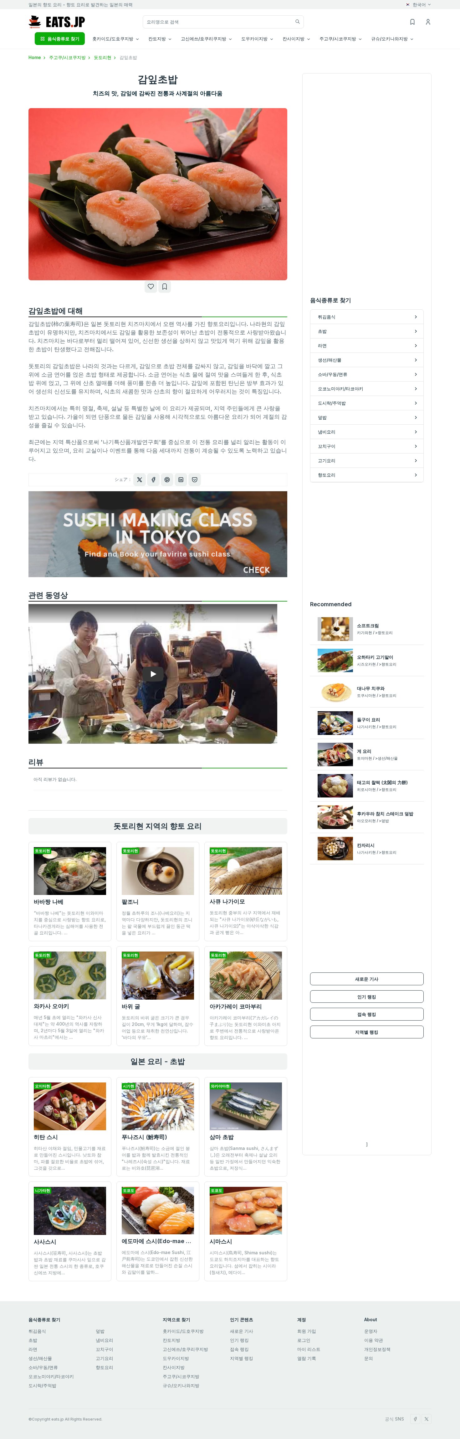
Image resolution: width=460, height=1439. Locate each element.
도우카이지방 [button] (254, 38)
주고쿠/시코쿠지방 (68, 57)
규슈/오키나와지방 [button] (389, 38)
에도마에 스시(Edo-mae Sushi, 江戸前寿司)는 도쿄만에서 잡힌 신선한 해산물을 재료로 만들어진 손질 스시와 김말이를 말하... (157, 1262)
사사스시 (45, 1241)
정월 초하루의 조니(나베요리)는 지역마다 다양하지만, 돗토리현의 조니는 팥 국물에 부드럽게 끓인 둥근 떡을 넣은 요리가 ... (157, 922)
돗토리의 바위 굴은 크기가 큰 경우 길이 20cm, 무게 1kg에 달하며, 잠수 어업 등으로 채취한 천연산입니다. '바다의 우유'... (157, 1027)
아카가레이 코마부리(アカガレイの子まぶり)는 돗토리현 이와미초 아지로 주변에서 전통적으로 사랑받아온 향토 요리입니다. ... (245, 1027)
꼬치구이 (104, 1349)
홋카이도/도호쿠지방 (183, 1331)
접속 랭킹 (366, 1014)
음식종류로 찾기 (63, 38)
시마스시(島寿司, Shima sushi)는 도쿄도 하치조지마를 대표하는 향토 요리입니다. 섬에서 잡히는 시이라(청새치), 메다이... (244, 1262)
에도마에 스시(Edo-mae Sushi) (162, 1241)
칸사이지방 (174, 1367)
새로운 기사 (366, 979)
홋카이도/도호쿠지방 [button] (112, 38)
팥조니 (130, 901)
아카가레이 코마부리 (236, 1006)
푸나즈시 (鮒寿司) (144, 1137)
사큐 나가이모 (227, 901)
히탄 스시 (46, 1137)
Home (35, 57)
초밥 (32, 1340)
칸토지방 (171, 1340)
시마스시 (221, 1241)
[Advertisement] (367, 541)
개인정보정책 (377, 1349)
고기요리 (104, 1358)
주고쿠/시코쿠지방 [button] (337, 38)
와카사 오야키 (51, 1006)
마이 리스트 (308, 1349)
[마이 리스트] (164, 286)
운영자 (370, 1331)
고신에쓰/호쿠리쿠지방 (185, 1349)
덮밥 (100, 1331)
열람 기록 (306, 1358)
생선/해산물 (40, 1358)
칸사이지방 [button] (293, 38)
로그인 (303, 1340)
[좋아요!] (151, 286)
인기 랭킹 (366, 996)
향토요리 (104, 1367)
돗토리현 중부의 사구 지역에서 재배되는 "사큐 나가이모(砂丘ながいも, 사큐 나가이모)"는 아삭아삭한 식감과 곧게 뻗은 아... (245, 922)
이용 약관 (373, 1340)
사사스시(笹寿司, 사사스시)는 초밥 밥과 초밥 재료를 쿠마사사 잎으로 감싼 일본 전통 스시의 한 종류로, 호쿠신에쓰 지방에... (70, 1262)
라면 (32, 1349)
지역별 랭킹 (366, 1032)
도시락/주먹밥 (42, 1385)
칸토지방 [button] (157, 38)
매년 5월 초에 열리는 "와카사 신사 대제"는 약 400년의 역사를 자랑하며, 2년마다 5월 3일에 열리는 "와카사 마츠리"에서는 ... (69, 1027)
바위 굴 (131, 1006)
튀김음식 (37, 1331)
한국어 (419, 4)
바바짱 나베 (49, 901)
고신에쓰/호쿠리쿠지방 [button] (203, 38)
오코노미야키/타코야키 (51, 1376)
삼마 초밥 (222, 1137)
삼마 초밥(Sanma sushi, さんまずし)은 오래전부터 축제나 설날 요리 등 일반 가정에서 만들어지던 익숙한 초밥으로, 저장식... (245, 1158)
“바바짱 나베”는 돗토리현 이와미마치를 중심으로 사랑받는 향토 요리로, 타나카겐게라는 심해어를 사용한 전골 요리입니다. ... (70, 922)
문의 (368, 1358)
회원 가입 (306, 1331)
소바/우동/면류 (43, 1367)
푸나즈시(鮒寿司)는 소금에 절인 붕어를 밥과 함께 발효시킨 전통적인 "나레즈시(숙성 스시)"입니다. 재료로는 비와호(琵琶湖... (156, 1158)
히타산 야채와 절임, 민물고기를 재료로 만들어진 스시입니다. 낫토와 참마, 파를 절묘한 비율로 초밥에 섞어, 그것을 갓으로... (70, 1158)
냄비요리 (104, 1340)
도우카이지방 (176, 1358)
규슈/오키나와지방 (181, 1385)
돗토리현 (103, 57)
